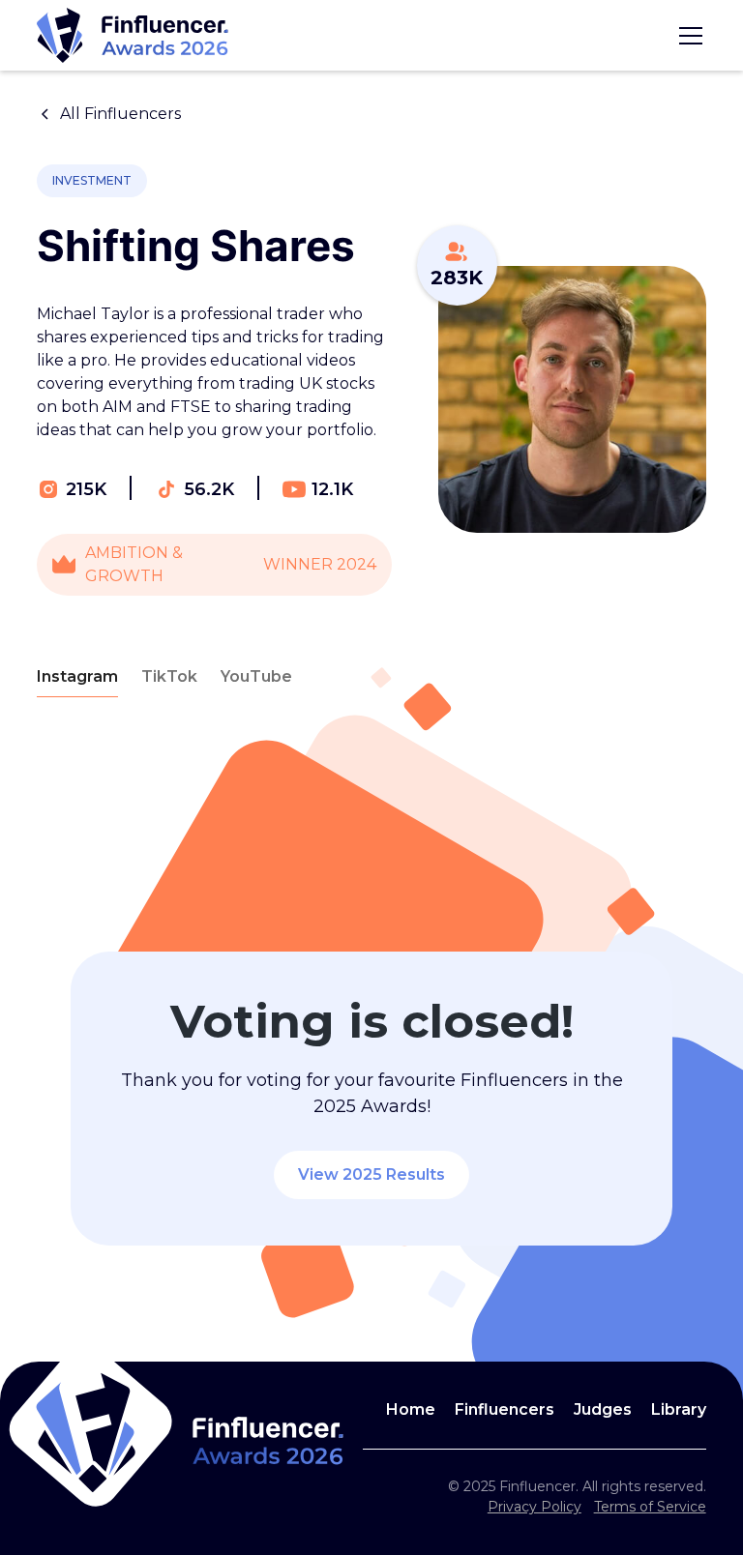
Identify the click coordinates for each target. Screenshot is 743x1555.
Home (410, 1409)
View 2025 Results (371, 1174)
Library (678, 1409)
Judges (603, 1409)
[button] (687, 36)
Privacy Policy (534, 1506)
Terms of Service (650, 1506)
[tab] (77, 677)
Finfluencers (504, 1409)
